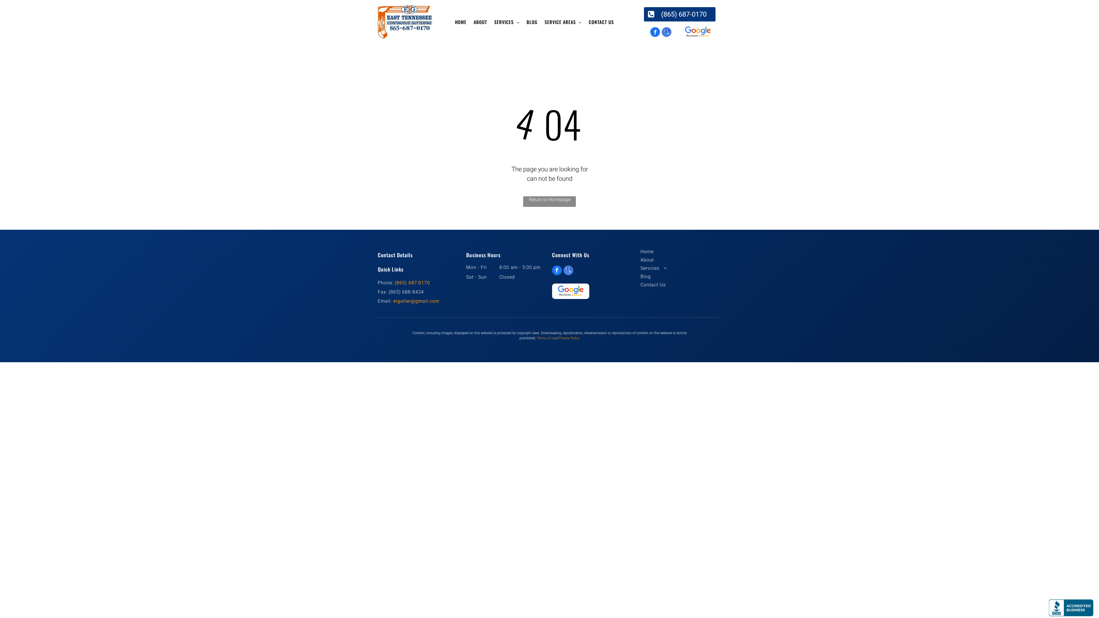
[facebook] (655, 32)
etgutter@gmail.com (416, 301)
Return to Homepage (549, 199)
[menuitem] (461, 22)
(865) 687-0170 (412, 283)
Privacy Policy (569, 338)
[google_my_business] (666, 32)
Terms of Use (547, 338)
